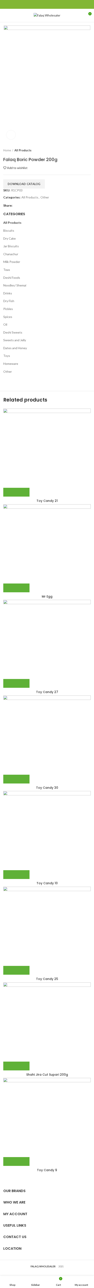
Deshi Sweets (12, 332)
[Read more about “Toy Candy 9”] (16, 1161)
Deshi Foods (11, 277)
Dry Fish (8, 301)
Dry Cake (9, 238)
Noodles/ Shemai (14, 285)
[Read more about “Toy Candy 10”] (16, 874)
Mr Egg (47, 596)
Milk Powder (11, 262)
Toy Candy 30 (47, 787)
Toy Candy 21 (47, 501)
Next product (88, 150)
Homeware (10, 363)
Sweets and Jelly (14, 340)
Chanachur (10, 254)
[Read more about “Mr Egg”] (16, 587)
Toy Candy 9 (47, 1170)
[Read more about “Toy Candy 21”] (16, 492)
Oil (5, 324)
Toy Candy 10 (47, 883)
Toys (6, 356)
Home (7, 150)
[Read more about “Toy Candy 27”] (16, 683)
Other (44, 197)
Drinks (7, 293)
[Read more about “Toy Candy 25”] (16, 970)
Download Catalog (24, 184)
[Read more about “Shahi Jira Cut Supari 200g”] (16, 1066)
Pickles (8, 309)
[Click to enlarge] (11, 134)
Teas (6, 270)
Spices (7, 317)
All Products (22, 150)
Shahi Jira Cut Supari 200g (47, 1074)
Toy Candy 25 (47, 979)
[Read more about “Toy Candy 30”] (16, 779)
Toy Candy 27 (47, 692)
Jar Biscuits (11, 246)
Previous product (80, 150)
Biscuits (8, 230)
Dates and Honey (15, 348)
